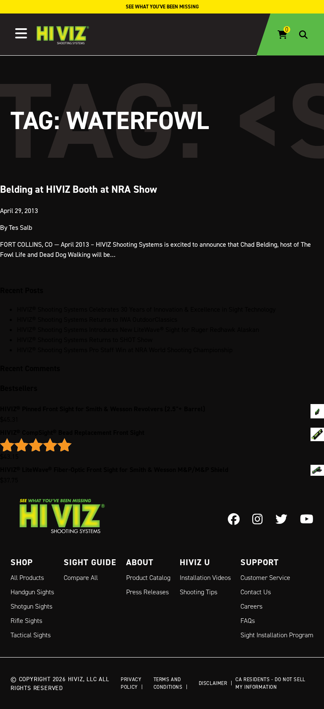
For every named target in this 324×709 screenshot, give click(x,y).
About (140, 562)
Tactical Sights (31, 635)
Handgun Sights (32, 592)
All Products (27, 578)
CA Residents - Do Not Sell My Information (270, 683)
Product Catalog (148, 578)
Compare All (81, 578)
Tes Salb (20, 227)
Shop (22, 562)
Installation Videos (205, 578)
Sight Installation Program (276, 635)
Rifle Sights (26, 621)
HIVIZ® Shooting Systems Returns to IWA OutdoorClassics (97, 319)
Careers (251, 606)
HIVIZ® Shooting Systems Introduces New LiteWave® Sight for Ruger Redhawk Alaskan (138, 329)
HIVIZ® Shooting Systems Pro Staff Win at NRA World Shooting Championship (124, 349)
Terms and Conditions (168, 683)
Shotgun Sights (31, 606)
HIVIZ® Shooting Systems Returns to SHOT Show (84, 339)
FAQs (247, 621)
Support (259, 562)
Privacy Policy (131, 683)
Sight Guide (90, 562)
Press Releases (147, 592)
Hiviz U (195, 562)
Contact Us (255, 592)
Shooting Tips (198, 592)
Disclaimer (213, 683)
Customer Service (265, 578)
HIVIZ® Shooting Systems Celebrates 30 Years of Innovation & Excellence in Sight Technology (146, 309)
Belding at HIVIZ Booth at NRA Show (78, 189)
